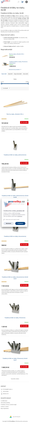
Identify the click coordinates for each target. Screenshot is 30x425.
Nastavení (8, 223)
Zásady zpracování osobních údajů (12, 219)
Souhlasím (20, 223)
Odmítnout (19, 216)
